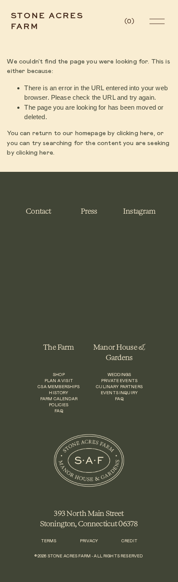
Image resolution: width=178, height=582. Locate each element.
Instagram (139, 211)
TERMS (49, 541)
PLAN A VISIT (58, 381)
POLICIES (58, 405)
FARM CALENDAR (58, 399)
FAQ (58, 411)
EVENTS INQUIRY (119, 393)
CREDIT (129, 541)
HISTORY (58, 393)
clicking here (135, 133)
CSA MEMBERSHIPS (58, 387)
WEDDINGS (119, 375)
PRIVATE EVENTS (119, 381)
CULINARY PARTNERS (119, 387)
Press (89, 211)
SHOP (59, 375)
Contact (38, 211)
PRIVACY (89, 541)
